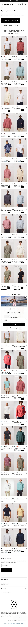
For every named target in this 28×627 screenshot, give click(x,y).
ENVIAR (14, 324)
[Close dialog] (25, 298)
